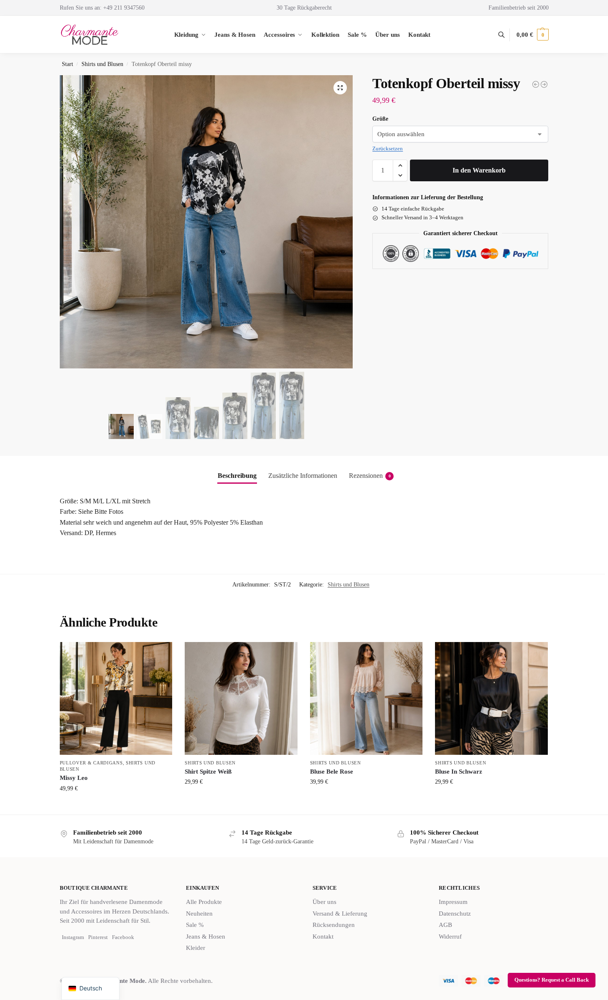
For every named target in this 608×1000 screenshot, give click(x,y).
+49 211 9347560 (124, 8)
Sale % (195, 924)
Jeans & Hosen (205, 936)
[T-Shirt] (544, 84)
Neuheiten (199, 913)
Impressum (453, 901)
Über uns (324, 901)
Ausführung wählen (116, 806)
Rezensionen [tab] (370, 475)
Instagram (73, 937)
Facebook (123, 937)
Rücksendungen (334, 924)
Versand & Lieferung (340, 913)
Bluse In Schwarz (458, 771)
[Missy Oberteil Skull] (536, 84)
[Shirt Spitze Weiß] (241, 698)
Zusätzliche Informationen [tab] (302, 475)
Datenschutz (455, 913)
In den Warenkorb (479, 170)
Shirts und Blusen (102, 64)
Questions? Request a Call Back (551, 980)
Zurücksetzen (387, 148)
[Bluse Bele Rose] (366, 698)
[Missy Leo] (116, 698)
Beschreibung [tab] (237, 475)
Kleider (195, 947)
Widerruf (450, 936)
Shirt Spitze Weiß (208, 771)
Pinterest (98, 937)
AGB (445, 924)
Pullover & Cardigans (91, 762)
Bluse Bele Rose (331, 771)
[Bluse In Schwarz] (491, 698)
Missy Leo (74, 777)
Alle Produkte (204, 901)
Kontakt (323, 936)
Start (67, 64)
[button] (532, 34)
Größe (380, 119)
